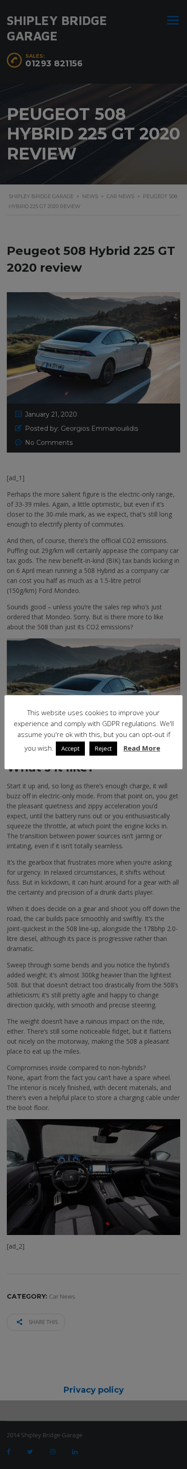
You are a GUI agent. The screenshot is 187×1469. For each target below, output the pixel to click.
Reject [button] (103, 748)
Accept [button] (70, 748)
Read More (141, 747)
